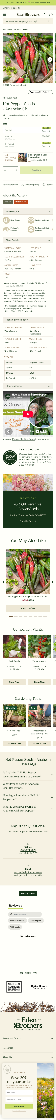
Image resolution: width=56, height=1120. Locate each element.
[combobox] (28, 21)
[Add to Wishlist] (52, 103)
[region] (28, 582)
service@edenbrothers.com (28, 872)
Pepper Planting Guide (23, 439)
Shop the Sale (26, 521)
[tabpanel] (28, 940)
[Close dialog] (51, 1065)
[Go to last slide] (4, 582)
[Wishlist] (44, 14)
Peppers (26, 29)
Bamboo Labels (14, 731)
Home (4, 29)
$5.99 (25, 600)
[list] (28, 849)
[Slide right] (50, 59)
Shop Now (14, 682)
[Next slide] (52, 582)
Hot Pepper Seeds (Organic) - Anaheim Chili (28, 596)
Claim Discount (19, 1106)
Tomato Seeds (39, 661)
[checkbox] (15, 927)
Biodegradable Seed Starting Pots (39, 732)
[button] (4, 14)
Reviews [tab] (15, 905)
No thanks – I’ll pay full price (19, 1110)
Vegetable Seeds (14, 29)
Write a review (28, 893)
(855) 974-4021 (27, 850)
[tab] (11, 616)
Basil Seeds (14, 661)
